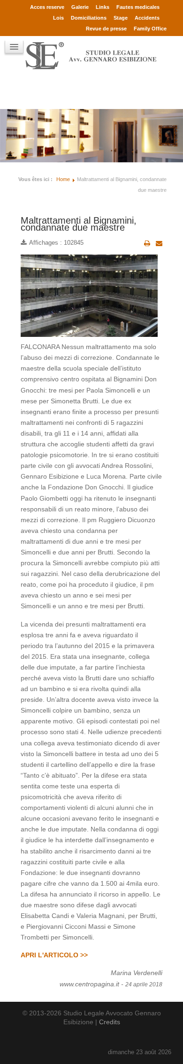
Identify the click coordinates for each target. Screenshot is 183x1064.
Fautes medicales (138, 7)
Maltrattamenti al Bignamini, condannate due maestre (79, 224)
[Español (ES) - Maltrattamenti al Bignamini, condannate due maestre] (30, 91)
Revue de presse (106, 28)
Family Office (150, 28)
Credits (109, 1022)
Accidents (147, 18)
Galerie (80, 7)
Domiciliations (89, 18)
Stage (121, 18)
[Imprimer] (147, 243)
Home (63, 179)
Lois (58, 18)
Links (102, 7)
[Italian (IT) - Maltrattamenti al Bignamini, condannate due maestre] (49, 91)
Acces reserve (47, 7)
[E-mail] (159, 243)
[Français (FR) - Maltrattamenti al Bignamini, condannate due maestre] (21, 91)
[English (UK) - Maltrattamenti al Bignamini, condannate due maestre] (40, 91)
